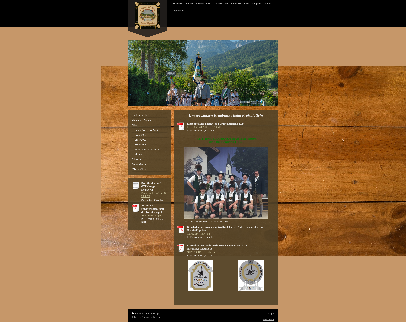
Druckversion (141, 313)
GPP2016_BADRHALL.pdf (201, 252)
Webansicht (268, 319)
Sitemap (155, 313)
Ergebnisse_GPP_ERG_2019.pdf (204, 127)
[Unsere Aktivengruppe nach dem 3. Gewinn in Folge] (226, 183)
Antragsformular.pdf (151, 215)
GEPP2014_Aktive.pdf (198, 233)
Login (271, 313)
